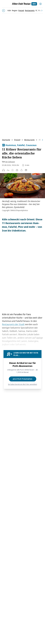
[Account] (40, 3)
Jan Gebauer (10, 161)
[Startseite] (21, 3)
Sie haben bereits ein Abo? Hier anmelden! (22, 384)
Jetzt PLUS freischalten (22, 379)
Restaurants (29, 140)
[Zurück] (3, 10)
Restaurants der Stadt (13, 324)
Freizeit (17, 140)
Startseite (6, 140)
